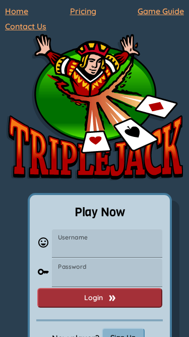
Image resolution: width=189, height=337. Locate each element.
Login (93, 297)
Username (73, 237)
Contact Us (25, 26)
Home (16, 11)
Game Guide (161, 11)
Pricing (83, 11)
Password (72, 266)
